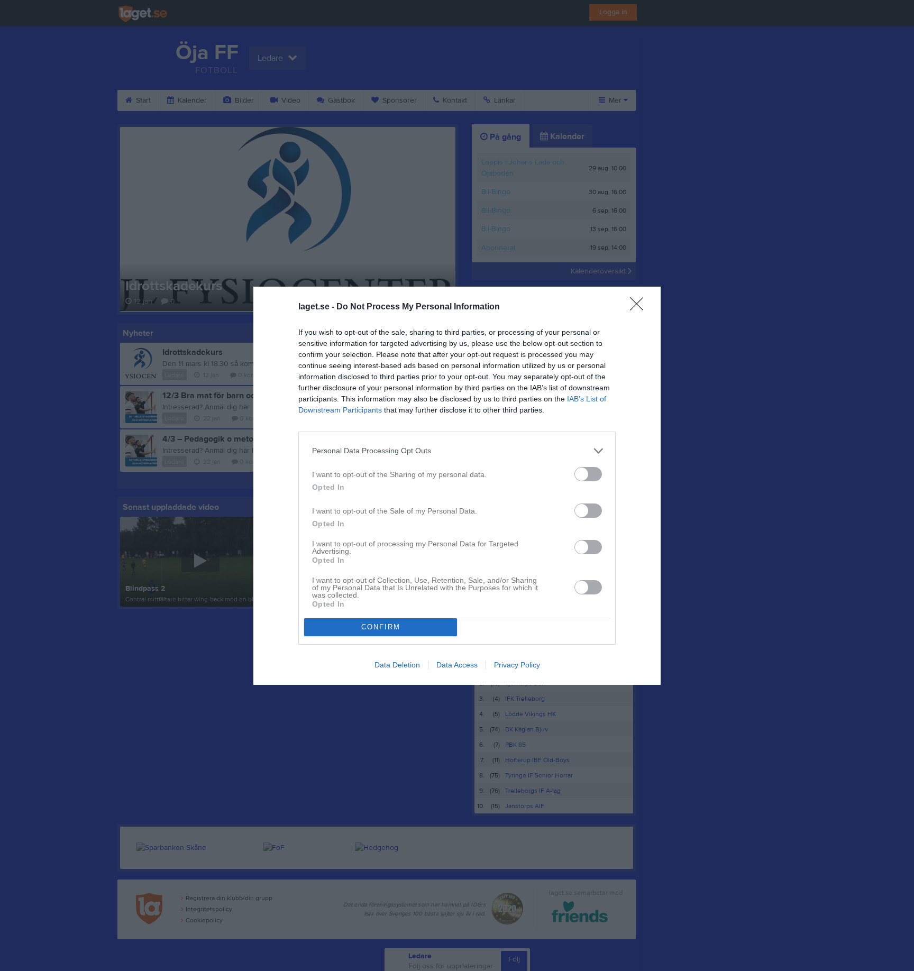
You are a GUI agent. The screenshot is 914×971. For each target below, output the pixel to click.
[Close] (640, 307)
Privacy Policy (517, 665)
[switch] (588, 474)
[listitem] (457, 450)
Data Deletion (397, 665)
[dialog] (457, 486)
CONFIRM (380, 627)
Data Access (457, 665)
